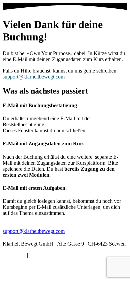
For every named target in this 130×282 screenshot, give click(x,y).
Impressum (14, 255)
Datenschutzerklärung (52, 255)
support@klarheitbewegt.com (34, 77)
